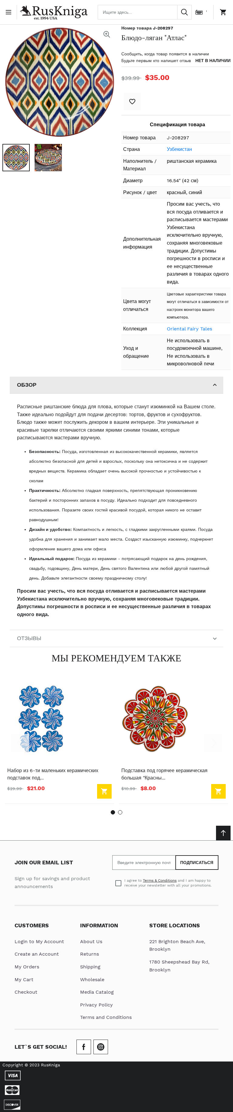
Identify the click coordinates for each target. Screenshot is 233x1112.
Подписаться (197, 862)
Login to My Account (39, 941)
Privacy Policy (96, 1005)
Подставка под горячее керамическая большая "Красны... (164, 774)
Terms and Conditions (106, 1017)
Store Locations (174, 925)
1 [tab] (113, 812)
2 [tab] (120, 812)
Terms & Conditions (160, 880)
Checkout (26, 992)
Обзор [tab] (26, 385)
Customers (32, 925)
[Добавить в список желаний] (132, 101)
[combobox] (145, 12)
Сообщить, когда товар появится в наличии (165, 53)
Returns (89, 954)
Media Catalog (97, 992)
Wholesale (92, 979)
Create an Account (37, 954)
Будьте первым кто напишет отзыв (156, 60)
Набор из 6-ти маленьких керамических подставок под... (52, 774)
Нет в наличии (213, 60)
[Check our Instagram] (100, 1047)
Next (213, 743)
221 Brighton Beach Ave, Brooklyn (177, 945)
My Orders (27, 967)
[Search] (184, 12)
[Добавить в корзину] (104, 791)
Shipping (90, 967)
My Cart (24, 979)
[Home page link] (53, 12)
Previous (20, 743)
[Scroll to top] (223, 833)
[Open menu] (9, 12)
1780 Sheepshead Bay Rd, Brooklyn (179, 966)
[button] (16, 157)
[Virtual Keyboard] (199, 12)
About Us (91, 941)
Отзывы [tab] (29, 638)
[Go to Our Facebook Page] (83, 1047)
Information (99, 925)
